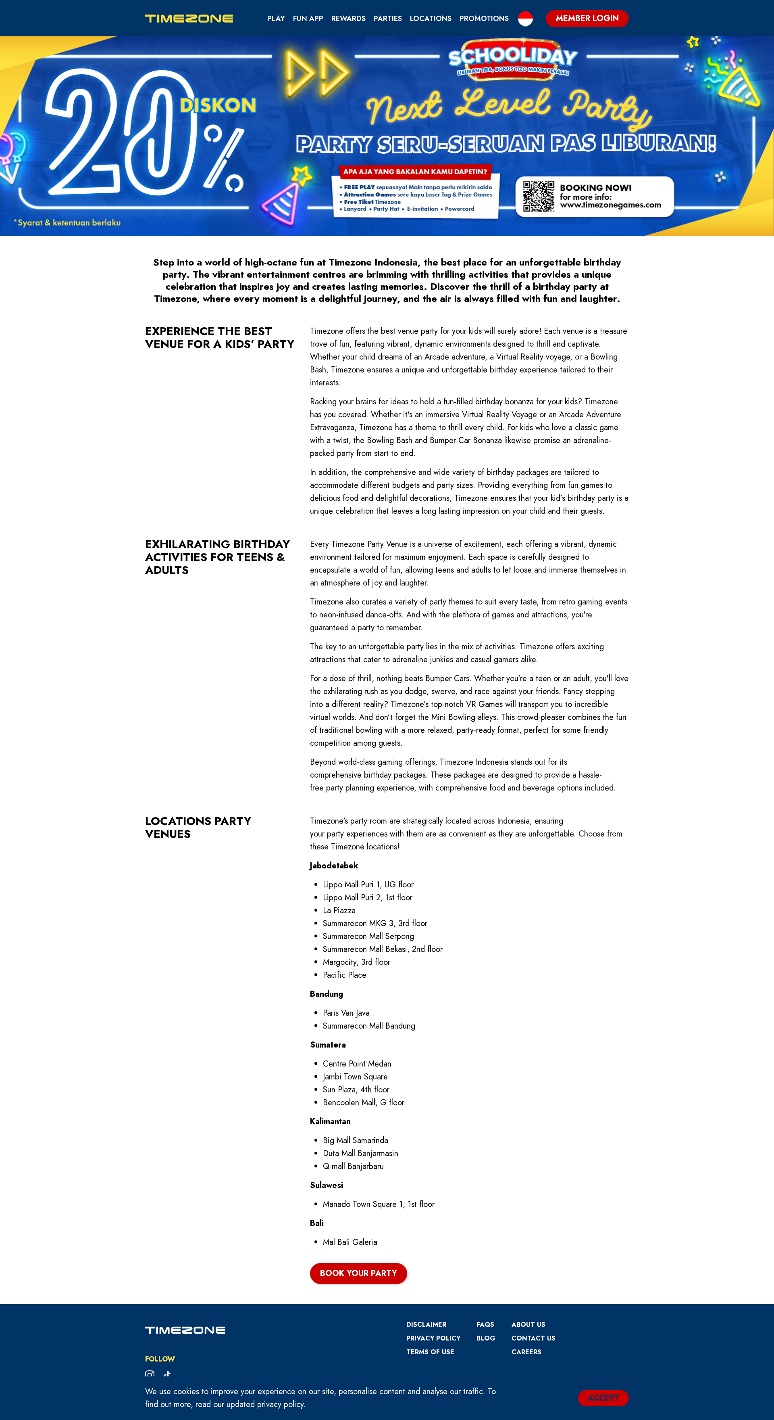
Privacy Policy (433, 1338)
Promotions (484, 18)
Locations (431, 18)
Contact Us (534, 1338)
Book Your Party (358, 1273)
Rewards (348, 18)
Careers (526, 1352)
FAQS (485, 1324)
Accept (603, 1398)
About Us (528, 1324)
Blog (485, 1338)
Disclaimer (426, 1324)
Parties (388, 18)
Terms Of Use (430, 1352)
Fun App (308, 18)
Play (276, 18)
